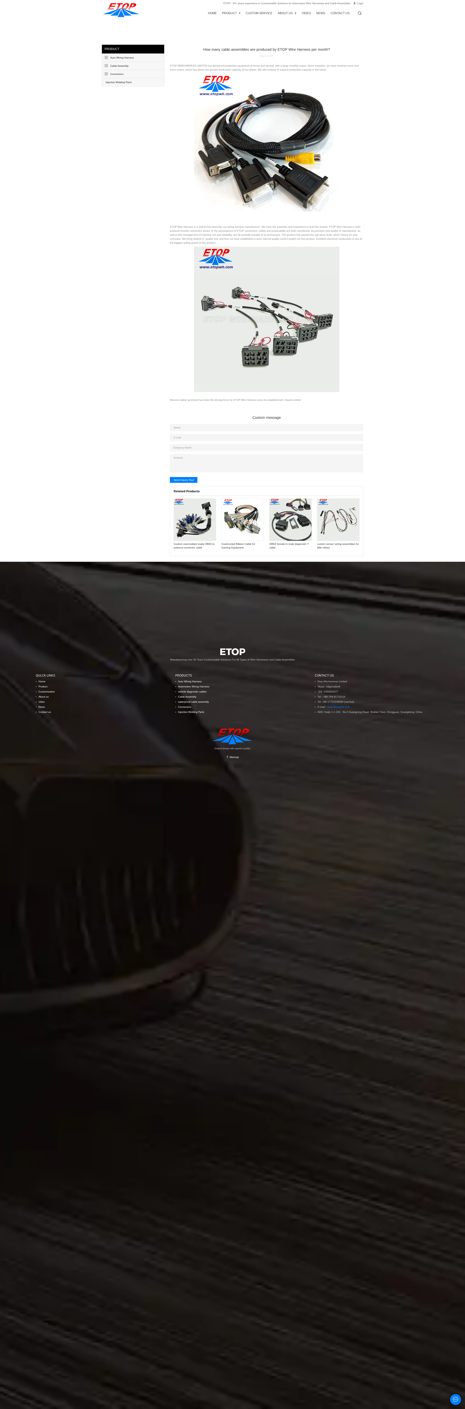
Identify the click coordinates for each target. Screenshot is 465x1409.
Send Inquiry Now (183, 479)
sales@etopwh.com (339, 706)
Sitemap (234, 757)
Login (360, 3)
